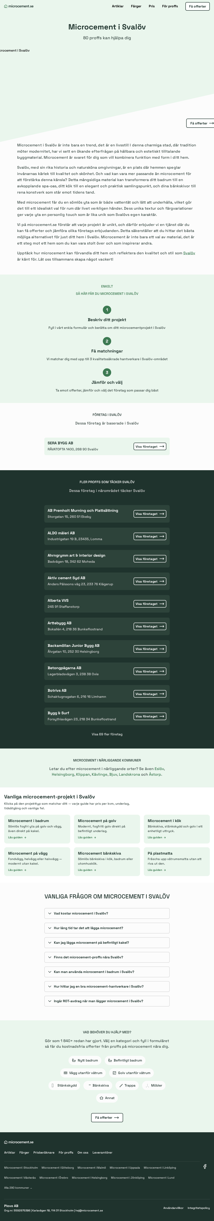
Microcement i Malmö (92, 1167)
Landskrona (129, 774)
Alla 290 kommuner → (18, 1187)
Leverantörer (102, 1152)
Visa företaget (147, 446)
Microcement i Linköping (160, 1167)
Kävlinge (99, 774)
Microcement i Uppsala (125, 1167)
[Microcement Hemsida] (18, 6)
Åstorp (155, 774)
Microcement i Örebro (53, 1177)
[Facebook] (205, 1166)
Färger (136, 6)
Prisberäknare (44, 1152)
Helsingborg (63, 774)
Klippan (83, 774)
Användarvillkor (173, 1208)
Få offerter (197, 6)
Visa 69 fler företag (107, 734)
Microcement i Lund (161, 1177)
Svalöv (189, 253)
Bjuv (113, 774)
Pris (152, 6)
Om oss (83, 1152)
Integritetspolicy (199, 1208)
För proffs (170, 6)
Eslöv (159, 768)
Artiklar (118, 6)
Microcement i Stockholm (21, 1167)
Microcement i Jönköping (127, 1177)
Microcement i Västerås (20, 1177)
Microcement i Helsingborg (89, 1177)
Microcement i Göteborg (58, 1167)
